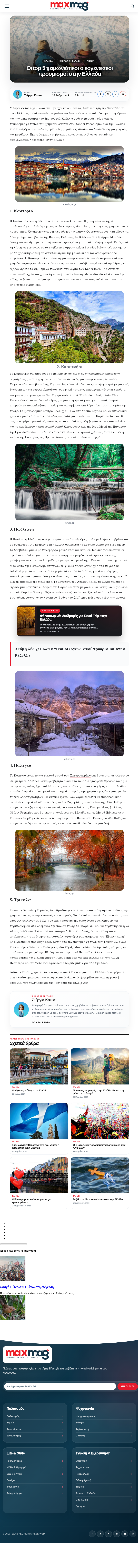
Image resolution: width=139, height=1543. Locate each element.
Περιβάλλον (83, 1473)
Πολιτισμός (13, 1416)
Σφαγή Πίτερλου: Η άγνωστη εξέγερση (27, 1287)
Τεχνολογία (82, 1467)
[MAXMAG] (69, 6)
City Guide (82, 1499)
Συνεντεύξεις (14, 1435)
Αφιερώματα (14, 1429)
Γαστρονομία (14, 1460)
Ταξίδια (90, 61)
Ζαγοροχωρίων (80, 775)
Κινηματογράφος (85, 1416)
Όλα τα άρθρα (41, 1022)
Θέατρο (80, 1422)
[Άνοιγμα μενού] (6, 6)
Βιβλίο (10, 1422)
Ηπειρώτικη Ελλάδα (70, 61)
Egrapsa (80, 1506)
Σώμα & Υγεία (14, 1473)
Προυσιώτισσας (25, 432)
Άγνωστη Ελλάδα (86, 1493)
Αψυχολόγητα (15, 1493)
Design (11, 1480)
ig (117, 1534)
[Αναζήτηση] (132, 6)
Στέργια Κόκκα (44, 1000)
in (115, 94)
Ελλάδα (48, 61)
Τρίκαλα (90, 910)
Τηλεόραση (82, 1429)
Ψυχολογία (13, 1486)
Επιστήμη (81, 1460)
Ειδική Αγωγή (83, 1480)
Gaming (80, 1435)
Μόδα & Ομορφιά (16, 1467)
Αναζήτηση (128, 1386)
